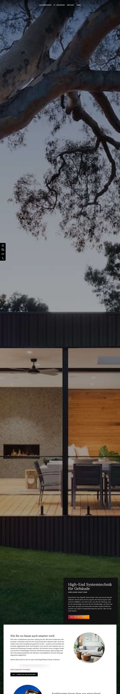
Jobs (78, 5)
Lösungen (60, 5)
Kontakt (70, 5)
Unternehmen (45, 5)
